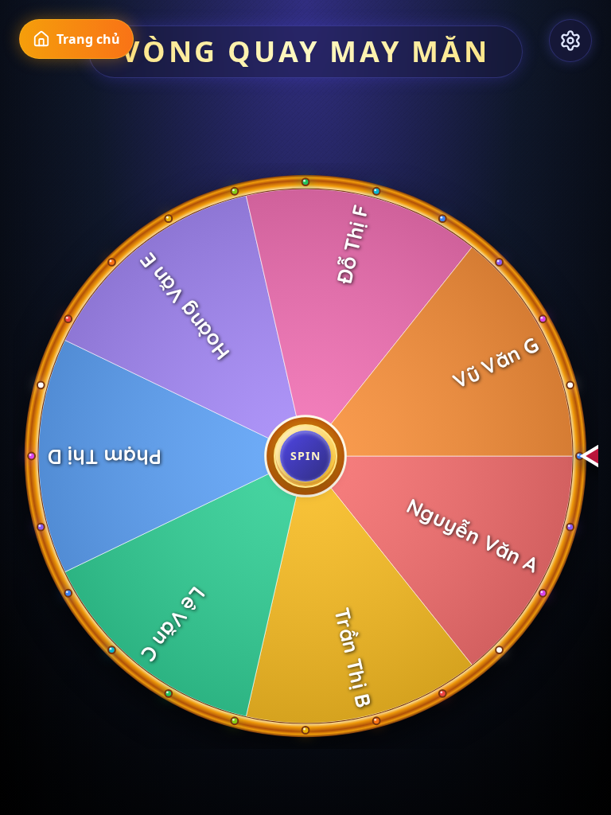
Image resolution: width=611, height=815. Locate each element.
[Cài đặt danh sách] (570, 40)
